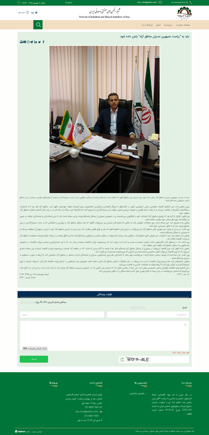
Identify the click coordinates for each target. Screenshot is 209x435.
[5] (144, 307)
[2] (134, 307)
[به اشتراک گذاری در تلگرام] (31, 42)
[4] (141, 307)
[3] (137, 307)
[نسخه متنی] (21, 42)
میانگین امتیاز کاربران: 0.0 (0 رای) (51, 302)
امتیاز (184, 307)
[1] (131, 307)
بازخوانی (122, 359)
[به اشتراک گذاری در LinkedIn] (35, 42)
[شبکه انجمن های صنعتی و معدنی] (95, 12)
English (68, 2)
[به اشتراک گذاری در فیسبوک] (43, 42)
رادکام (28, 431)
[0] (21, 302)
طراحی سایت (37, 431)
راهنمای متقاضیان (137, 393)
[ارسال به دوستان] (24, 42)
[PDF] (28, 42)
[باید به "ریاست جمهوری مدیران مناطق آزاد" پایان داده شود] (104, 119)
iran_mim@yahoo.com (147, 2)
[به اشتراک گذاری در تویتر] (39, 42)
